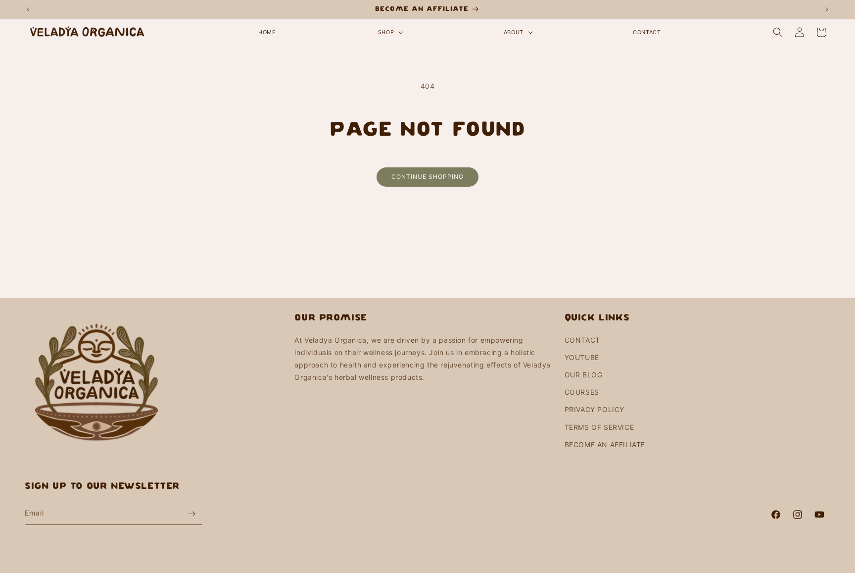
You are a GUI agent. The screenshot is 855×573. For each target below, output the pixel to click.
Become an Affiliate (605, 444)
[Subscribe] (191, 513)
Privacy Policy (594, 409)
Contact (582, 340)
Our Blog (584, 374)
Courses (582, 392)
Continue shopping (427, 176)
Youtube (582, 357)
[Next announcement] (827, 9)
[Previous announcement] (28, 9)
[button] (389, 32)
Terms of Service (599, 427)
